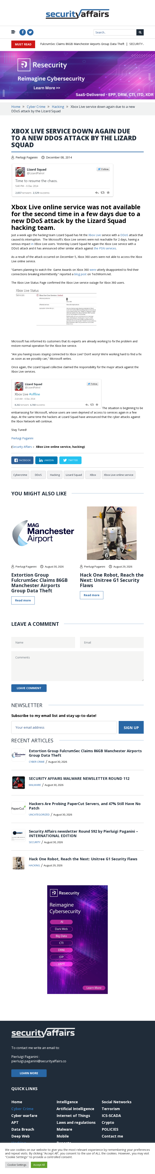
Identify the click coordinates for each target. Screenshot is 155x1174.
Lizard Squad (74, 475)
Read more (23, 600)
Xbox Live (94, 235)
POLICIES (110, 1129)
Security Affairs (22, 447)
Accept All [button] (39, 1165)
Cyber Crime (36, 106)
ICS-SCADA (111, 1115)
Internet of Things (73, 1115)
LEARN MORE (29, 1073)
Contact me (112, 1136)
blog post (80, 274)
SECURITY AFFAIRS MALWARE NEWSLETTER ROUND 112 (79, 778)
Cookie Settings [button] (16, 1165)
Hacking (58, 106)
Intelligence (67, 1101)
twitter (73, 460)
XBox (93, 475)
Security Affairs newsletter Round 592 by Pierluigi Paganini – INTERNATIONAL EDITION (83, 833)
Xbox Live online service (118, 475)
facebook (25, 460)
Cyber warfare (24, 1115)
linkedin (49, 460)
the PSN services (105, 248)
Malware (35, 785)
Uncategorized (39, 814)
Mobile (63, 1136)
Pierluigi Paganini (27, 157)
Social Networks (116, 1101)
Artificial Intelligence (75, 1108)
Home (15, 106)
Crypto (108, 1122)
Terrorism (111, 1108)
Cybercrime (20, 475)
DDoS (124, 235)
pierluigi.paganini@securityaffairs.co (38, 1061)
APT (15, 1122)
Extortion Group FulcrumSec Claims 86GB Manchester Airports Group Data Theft (64, 44)
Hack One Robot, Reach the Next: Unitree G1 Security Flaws (112, 580)
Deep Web (20, 1136)
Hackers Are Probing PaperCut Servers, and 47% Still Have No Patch (85, 805)
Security (34, 842)
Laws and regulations (76, 1122)
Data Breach (22, 1129)
